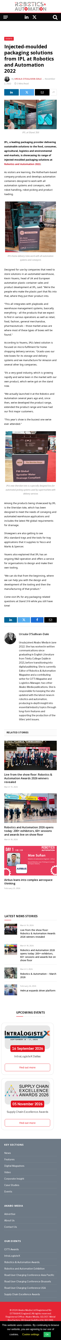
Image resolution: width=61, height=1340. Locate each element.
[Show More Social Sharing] (53, 92)
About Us (9, 1220)
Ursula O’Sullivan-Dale (28, 78)
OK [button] (47, 1334)
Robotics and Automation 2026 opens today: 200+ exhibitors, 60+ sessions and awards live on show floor (29, 831)
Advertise (9, 1214)
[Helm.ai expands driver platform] (10, 989)
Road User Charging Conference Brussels (27, 1281)
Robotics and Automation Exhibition (24, 1268)
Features (9, 1159)
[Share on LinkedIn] (11, 92)
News (7, 1153)
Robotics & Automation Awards (22, 1262)
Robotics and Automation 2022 (22, 164)
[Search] (55, 17)
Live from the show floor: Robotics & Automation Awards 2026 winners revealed (28, 778)
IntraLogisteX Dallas (27, 1056)
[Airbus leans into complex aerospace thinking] (30, 860)
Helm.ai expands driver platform (37, 990)
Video (7, 1172)
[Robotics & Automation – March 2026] (10, 972)
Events (9, 39)
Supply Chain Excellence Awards (27, 1111)
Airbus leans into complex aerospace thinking (28, 881)
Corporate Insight (14, 1178)
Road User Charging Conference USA (25, 1287)
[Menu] (5, 17)
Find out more (27, 1067)
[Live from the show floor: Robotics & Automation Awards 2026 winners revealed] (30, 755)
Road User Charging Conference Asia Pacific (29, 1275)
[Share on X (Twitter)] (27, 92)
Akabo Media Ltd (27, 1310)
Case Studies (11, 1185)
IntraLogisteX (12, 1255)
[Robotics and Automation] (30, 6)
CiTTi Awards (11, 1249)
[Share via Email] (42, 92)
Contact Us (10, 1226)
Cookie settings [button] (30, 1334)
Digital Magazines (14, 1165)
